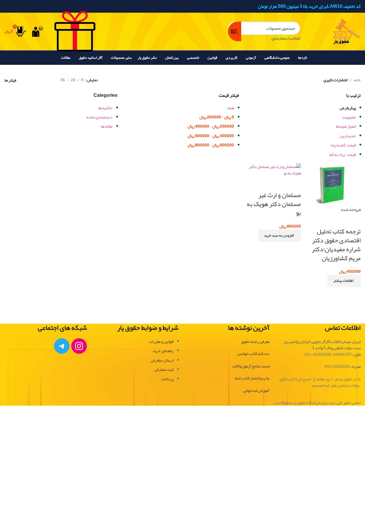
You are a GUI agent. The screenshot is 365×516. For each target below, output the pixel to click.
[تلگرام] (62, 346)
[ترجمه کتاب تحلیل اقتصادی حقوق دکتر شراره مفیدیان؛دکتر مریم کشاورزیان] (332, 186)
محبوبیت (349, 117)
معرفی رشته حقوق (255, 341)
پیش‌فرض (348, 108)
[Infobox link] (182, 32)
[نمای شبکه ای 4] (28, 80)
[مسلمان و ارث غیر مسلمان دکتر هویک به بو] (272, 171)
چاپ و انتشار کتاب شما (252, 378)
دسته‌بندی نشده (99, 117)
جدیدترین (348, 136)
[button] (279, 236)
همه (230, 108)
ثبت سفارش (163, 369)
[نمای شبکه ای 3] (38, 80)
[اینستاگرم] (79, 346)
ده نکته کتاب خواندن (253, 353)
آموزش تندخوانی (256, 390)
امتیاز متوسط (346, 126)
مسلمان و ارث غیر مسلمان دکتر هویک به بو (274, 204)
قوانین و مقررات (161, 341)
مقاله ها (107, 126)
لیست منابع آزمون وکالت (250, 366)
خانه (357, 80)
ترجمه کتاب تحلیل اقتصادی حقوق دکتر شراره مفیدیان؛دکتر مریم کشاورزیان (336, 244)
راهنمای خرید (163, 351)
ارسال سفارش (162, 360)
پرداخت (167, 379)
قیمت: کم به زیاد (343, 145)
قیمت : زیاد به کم (343, 154)
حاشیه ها (105, 108)
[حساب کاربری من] (37, 31)
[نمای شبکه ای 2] (47, 80)
